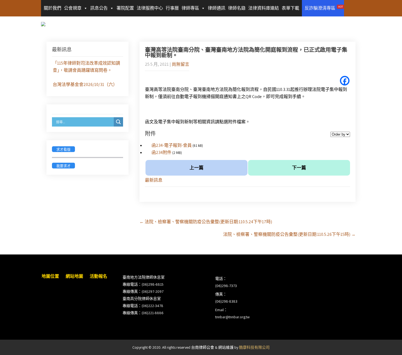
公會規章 (72, 8)
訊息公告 (99, 8)
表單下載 (290, 8)
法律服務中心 (150, 8)
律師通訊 (216, 8)
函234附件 (161, 152)
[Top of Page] (386, 343)
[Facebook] (344, 80)
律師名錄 (237, 8)
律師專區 (190, 8)
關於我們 (52, 8)
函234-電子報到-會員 (172, 145)
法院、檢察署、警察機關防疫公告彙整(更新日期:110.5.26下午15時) (289, 234)
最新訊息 (153, 180)
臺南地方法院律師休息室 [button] (144, 277)
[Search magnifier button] (118, 122)
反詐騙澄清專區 (324, 8)
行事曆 (172, 8)
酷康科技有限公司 (254, 347)
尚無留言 (180, 64)
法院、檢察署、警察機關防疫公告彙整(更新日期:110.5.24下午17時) (205, 222)
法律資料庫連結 (263, 8)
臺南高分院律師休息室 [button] (142, 298)
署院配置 (125, 8)
